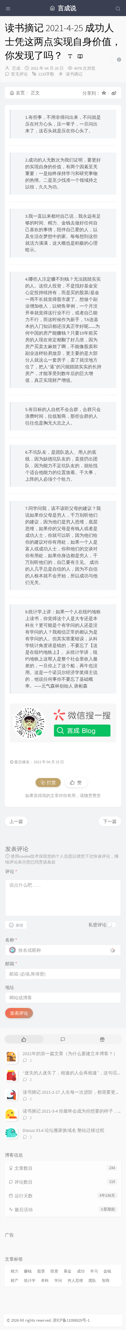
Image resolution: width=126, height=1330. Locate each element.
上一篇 (16, 821)
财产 (14, 1280)
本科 (45, 1280)
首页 (20, 93)
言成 (16, 68)
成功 (81, 1271)
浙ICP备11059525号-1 (71, 1320)
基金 (67, 1271)
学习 (94, 1271)
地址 (9, 987)
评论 (11, 871)
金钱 (107, 1271)
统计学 (30, 1280)
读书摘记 (74, 74)
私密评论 (98, 925)
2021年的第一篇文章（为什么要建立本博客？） (70, 1053)
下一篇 (110, 821)
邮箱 (11, 964)
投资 (54, 1271)
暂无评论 (19, 74)
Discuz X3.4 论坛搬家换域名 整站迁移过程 (63, 1130)
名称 (11, 940)
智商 (106, 1280)
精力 (14, 1271)
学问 (58, 1280)
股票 (41, 1271)
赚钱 (28, 1271)
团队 (92, 1280)
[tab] (23, 1039)
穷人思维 (75, 1280)
